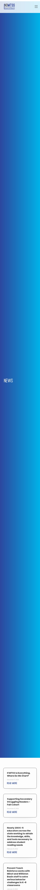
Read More (12, 783)
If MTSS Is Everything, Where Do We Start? (18, 774)
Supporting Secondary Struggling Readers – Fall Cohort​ (19, 801)
